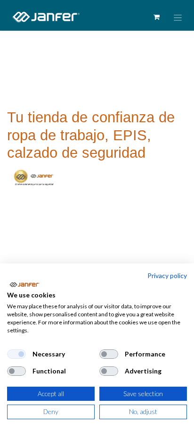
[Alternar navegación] (178, 17)
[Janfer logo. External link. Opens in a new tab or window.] (24, 284)
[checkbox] (16, 354)
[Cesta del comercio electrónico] (156, 16)
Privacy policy (167, 275)
